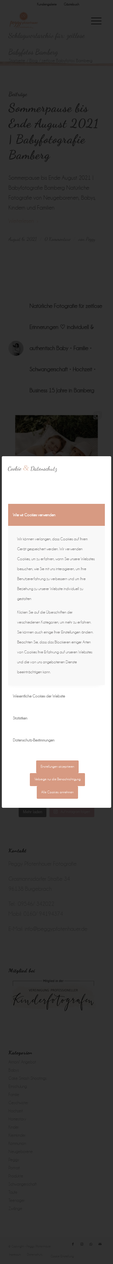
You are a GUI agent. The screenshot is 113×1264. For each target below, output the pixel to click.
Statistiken (20, 718)
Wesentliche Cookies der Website (39, 696)
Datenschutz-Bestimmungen (34, 740)
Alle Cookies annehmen (57, 792)
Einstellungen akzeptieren (57, 767)
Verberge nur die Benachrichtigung (57, 779)
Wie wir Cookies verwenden (34, 515)
